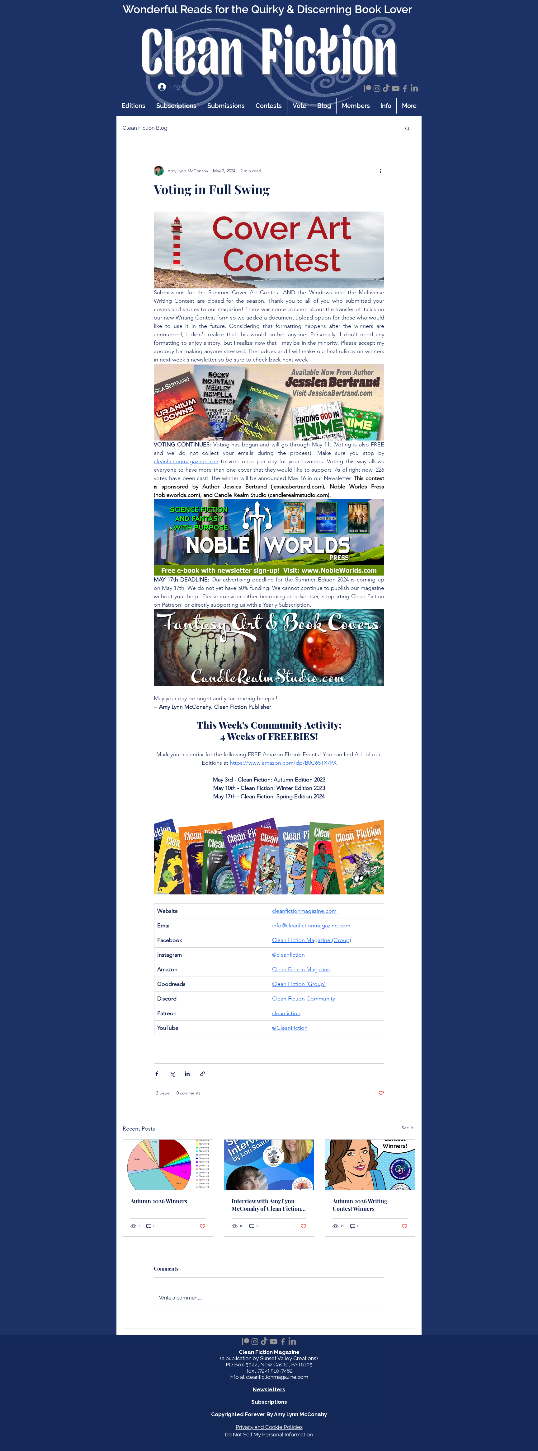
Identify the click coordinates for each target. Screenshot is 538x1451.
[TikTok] (386, 88)
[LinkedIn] (414, 88)
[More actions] (380, 171)
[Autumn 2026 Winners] (168, 1165)
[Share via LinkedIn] (187, 1074)
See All (408, 1128)
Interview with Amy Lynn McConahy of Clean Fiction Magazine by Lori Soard (266, 1204)
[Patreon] (367, 88)
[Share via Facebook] (157, 1074)
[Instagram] (376, 88)
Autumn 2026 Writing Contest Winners (360, 1204)
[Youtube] (395, 88)
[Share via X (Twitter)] (172, 1074)
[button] (385, 106)
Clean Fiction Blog (145, 128)
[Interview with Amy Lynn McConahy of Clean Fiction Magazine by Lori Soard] (269, 1165)
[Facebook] (404, 88)
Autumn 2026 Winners (158, 1201)
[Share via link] (202, 1074)
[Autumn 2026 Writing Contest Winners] (370, 1165)
